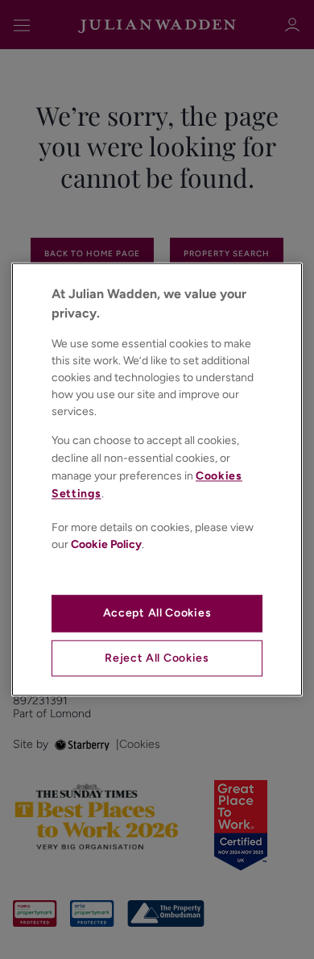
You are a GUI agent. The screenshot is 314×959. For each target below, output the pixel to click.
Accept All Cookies (157, 613)
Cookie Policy (106, 544)
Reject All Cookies (157, 658)
